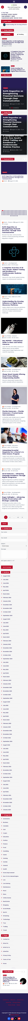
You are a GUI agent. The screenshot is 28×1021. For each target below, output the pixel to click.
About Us (5, 943)
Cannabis (5, 826)
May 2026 (5, 586)
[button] (24, 159)
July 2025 (5, 622)
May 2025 (5, 630)
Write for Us (6, 947)
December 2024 (7, 648)
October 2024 (7, 655)
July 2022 (5, 748)
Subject (3, 543)
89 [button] (19, 214)
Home (4, 963)
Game (5, 854)
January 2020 (7, 809)
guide (13, 16)
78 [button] (4, 214)
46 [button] (12, 212)
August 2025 (6, 619)
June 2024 (6, 666)
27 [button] (12, 211)
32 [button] (19, 211)
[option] (14, 94)
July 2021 (5, 784)
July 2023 (5, 705)
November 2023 (7, 691)
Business (5, 822)
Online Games (7, 897)
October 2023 (7, 694)
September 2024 (7, 658)
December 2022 (7, 730)
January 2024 (7, 684)
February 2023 (7, 723)
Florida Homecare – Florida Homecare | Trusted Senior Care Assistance (13, 413)
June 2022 (6, 752)
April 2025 (6, 633)
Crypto (5, 833)
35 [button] (23, 211)
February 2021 (7, 795)
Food (4, 847)
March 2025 (6, 637)
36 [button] (24, 211)
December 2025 (7, 604)
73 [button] (23, 213)
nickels (10, 14)
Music (12, 66)
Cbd (4, 829)
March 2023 (6, 720)
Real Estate (6, 901)
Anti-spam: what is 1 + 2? (7, 560)
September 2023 (7, 698)
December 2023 (7, 687)
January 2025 (7, 644)
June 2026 (6, 583)
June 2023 (6, 709)
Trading (5, 926)
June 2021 (6, 788)
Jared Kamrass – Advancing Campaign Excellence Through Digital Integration (13, 475)
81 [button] (8, 214)
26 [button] (11, 211)
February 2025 (7, 640)
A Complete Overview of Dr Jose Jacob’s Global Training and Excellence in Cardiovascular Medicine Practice (18, 55)
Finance (4, 38)
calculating (4, 14)
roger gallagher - (6, 16)
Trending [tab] (21, 34)
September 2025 (7, 615)
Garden (5, 862)
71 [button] (20, 213)
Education (15, 445)
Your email (4, 538)
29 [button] (15, 211)
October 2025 (7, 612)
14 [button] (20, 210)
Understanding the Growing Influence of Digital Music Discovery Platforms (18, 70)
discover (16, 18)
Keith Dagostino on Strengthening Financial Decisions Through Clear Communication (13, 42)
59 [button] (4, 213)
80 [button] (7, 214)
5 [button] (8, 210)
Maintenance (6, 887)
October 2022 (7, 737)
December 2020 (7, 799)
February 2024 (7, 680)
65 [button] (12, 213)
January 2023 (7, 727)
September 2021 (7, 777)
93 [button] (24, 214)
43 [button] (8, 212)
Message (3, 549)
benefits (15, 14)
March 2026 (6, 594)
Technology (6, 919)
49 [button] (16, 212)
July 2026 (5, 579)
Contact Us (6, 939)
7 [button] (11, 210)
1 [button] (3, 210)
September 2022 (7, 741)
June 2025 (6, 626)
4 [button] (7, 210)
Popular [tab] (8, 34)
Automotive (6, 818)
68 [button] (16, 213)
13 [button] (19, 210)
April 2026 (6, 590)
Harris (7, 104)
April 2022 (6, 759)
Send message (7, 567)
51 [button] (19, 212)
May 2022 (5, 755)
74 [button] (24, 213)
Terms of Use (7, 959)
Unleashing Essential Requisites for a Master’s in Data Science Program (13, 452)
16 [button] (23, 210)
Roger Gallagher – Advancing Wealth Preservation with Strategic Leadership (13, 499)
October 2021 (7, 773)
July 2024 (5, 662)
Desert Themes (15, 1014)
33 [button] (20, 211)
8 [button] (12, 210)
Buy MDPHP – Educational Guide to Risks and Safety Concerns (12, 342)
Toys (4, 923)
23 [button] (7, 211)
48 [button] (15, 212)
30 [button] (16, 211)
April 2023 (6, 716)
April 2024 (6, 673)
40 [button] (4, 212)
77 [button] (3, 214)
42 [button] (7, 212)
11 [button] (16, 210)
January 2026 (7, 601)
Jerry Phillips (7, 336)
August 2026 (6, 576)
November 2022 (7, 734)
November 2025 (7, 608)
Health (5, 869)
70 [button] (19, 213)
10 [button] (15, 210)
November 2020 (7, 802)
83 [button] (11, 214)
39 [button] (3, 212)
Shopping (6, 905)
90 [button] (20, 214)
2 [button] (4, 210)
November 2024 (7, 651)
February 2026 (7, 597)
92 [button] (23, 214)
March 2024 (6, 676)
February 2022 (7, 766)
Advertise (5, 951)
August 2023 (6, 702)
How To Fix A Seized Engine (10, 876)
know (20, 18)
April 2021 (6, 791)
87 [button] (16, 214)
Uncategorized (12, 263)
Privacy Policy (7, 955)
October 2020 (7, 806)
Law (4, 880)
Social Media (6, 908)
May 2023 (5, 712)
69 (18, 517)
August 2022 (6, 745)
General (14, 336)
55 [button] (24, 212)
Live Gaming (6, 883)
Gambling (6, 851)
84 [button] (12, 214)
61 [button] (7, 213)
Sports (5, 912)
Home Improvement (8, 872)
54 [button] (23, 212)
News (4, 894)
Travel (5, 930)
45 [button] (11, 212)
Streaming (6, 915)
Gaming (5, 858)
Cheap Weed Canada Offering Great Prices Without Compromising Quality (13, 376)
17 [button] (24, 210)
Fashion (5, 840)
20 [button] (3, 211)
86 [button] (15, 214)
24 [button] (8, 211)
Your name (4, 532)
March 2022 (6, 763)
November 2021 (7, 770)
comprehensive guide (7, 18)
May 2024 (5, 669)
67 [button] (15, 213)
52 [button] (20, 212)
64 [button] (11, 213)
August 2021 (6, 781)
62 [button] (8, 213)
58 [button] (3, 213)
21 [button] (4, 211)
